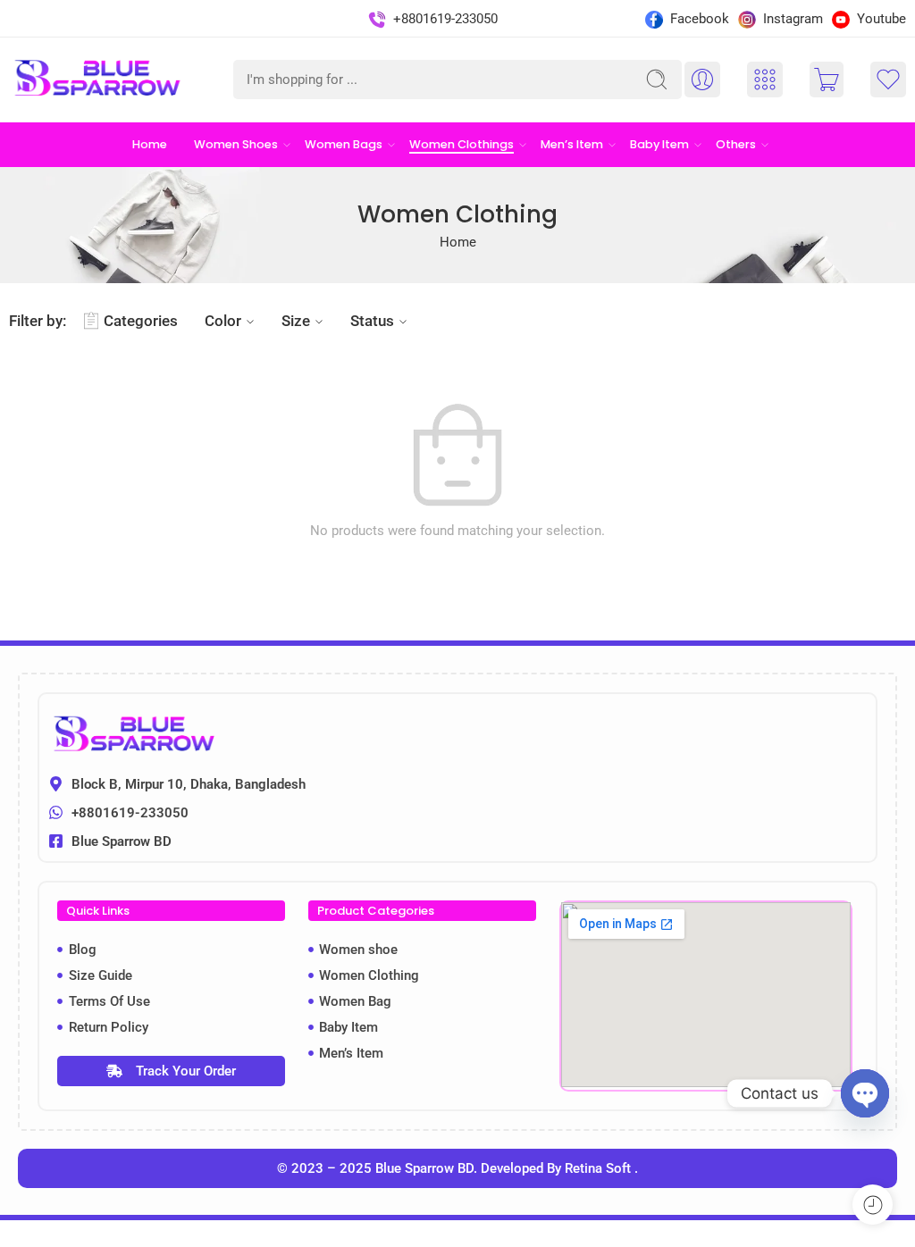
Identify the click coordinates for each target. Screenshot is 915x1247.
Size (295, 321)
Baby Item (659, 144)
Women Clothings (461, 144)
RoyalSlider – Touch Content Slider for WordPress (571, 1242)
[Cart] (826, 79)
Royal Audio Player (540, 1242)
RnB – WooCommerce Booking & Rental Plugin (511, 1242)
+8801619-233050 (444, 19)
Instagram (791, 19)
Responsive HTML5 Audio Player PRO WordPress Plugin (386, 1242)
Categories (141, 321)
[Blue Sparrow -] (99, 79)
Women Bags (343, 144)
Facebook (698, 19)
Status (372, 321)
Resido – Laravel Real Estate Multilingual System (341, 1242)
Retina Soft (599, 1168)
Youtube (879, 19)
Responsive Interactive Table (422, 1242)
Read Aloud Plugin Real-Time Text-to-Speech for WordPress (294, 1242)
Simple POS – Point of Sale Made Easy (649, 1242)
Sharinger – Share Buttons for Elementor (612, 1242)
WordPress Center (258, 1242)
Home (149, 144)
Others (736, 144)
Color (223, 321)
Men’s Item (572, 144)
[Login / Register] (702, 79)
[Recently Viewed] (872, 1204)
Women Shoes (236, 144)
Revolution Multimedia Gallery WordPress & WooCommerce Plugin (463, 1242)
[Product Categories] (764, 79)
